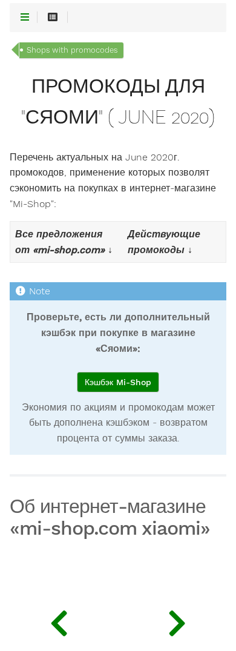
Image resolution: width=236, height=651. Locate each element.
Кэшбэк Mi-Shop (118, 382)
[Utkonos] (177, 620)
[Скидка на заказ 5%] (59, 620)
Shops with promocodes (72, 50)
